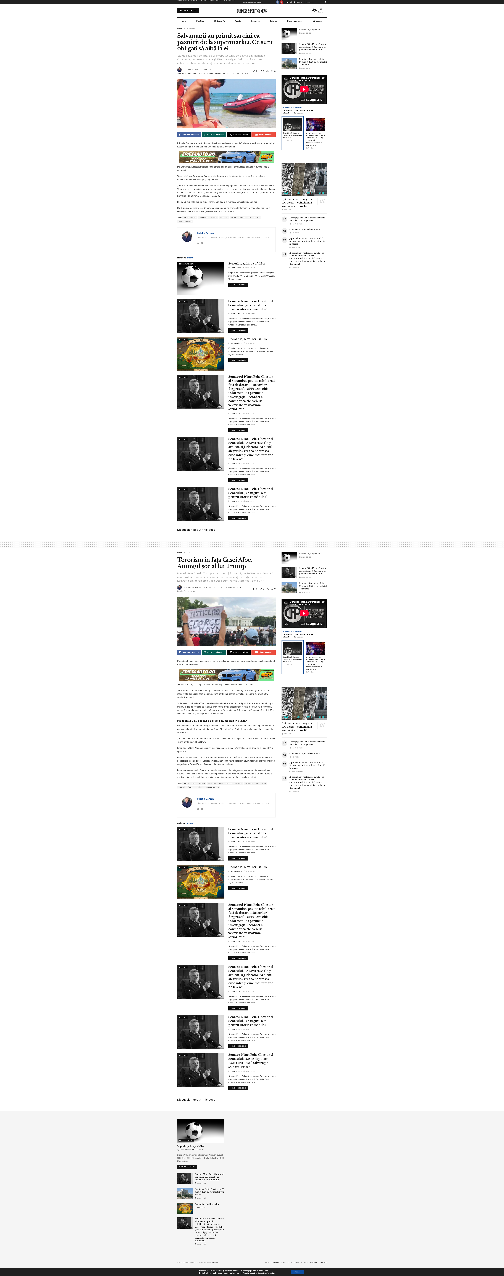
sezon (233, 217)
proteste (238, 783)
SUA (264, 783)
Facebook (313, 1262)
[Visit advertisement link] (226, 157)
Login (290, 2)
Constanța (203, 217)
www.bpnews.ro (185, 221)
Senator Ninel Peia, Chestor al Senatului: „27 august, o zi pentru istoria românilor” (250, 493)
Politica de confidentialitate (294, 1262)
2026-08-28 (250, 268)
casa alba (212, 783)
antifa (186, 783)
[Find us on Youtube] (281, 2)
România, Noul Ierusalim (247, 339)
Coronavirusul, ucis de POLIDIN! (305, 229)
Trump (191, 787)
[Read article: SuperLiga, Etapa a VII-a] (200, 278)
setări (272, 1273)
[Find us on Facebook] (277, 2)
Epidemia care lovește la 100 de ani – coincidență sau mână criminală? (297, 203)
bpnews (186, 1262)
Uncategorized (220, 73)
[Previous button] (321, 113)
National (202, 73)
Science (273, 21)
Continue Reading (239, 284)
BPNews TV (219, 21)
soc (257, 783)
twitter (199, 787)
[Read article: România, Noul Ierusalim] (200, 354)
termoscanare (245, 217)
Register (299, 2)
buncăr (202, 783)
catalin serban (190, 217)
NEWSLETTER (189, 11)
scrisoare (249, 783)
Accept (297, 1272)
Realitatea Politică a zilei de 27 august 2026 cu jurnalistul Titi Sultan (313, 62)
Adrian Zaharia (236, 343)
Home (183, 21)
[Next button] (325, 113)
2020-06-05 (207, 70)
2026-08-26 (250, 1071)
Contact (323, 1262)
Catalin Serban (191, 70)
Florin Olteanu (236, 268)
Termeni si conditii (272, 1262)
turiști (256, 217)
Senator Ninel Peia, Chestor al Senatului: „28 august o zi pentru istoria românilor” (250, 305)
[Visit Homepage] (252, 11)
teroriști (181, 787)
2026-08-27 (250, 343)
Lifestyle (180, 4)
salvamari (224, 217)
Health (195, 73)
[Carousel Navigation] (323, 113)
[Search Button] (325, 2)
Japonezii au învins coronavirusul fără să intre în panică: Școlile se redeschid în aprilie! (307, 241)
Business (255, 21)
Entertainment (294, 21)
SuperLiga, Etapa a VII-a (246, 263)
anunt (194, 783)
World (238, 21)
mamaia (214, 217)
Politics (200, 21)
